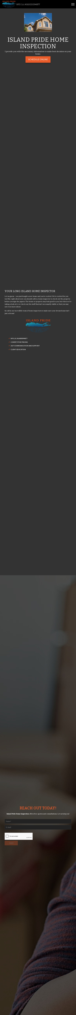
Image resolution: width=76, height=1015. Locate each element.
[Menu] (72, 4)
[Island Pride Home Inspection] (21, 4)
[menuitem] (72, 4)
